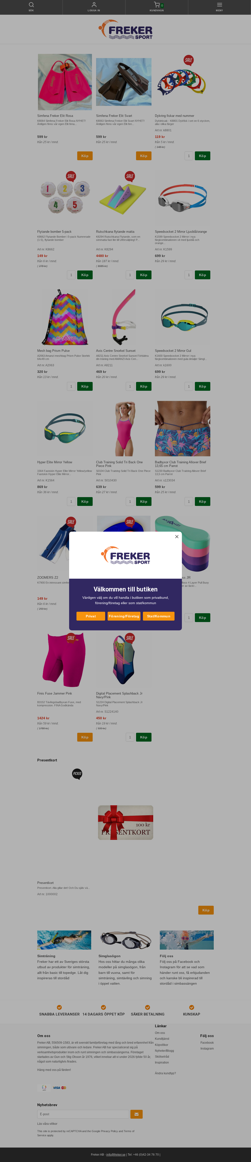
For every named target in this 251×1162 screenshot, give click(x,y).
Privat (91, 616)
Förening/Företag (124, 616)
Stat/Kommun (158, 616)
